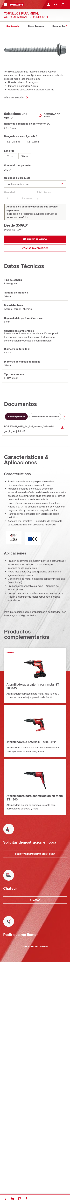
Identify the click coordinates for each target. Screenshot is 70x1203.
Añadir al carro (37, 239)
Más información (13, 97)
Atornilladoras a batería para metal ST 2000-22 (33, 686)
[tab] (13, 26)
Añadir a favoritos (36, 248)
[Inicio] (16, 4)
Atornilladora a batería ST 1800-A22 (31, 742)
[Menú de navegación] (5, 4)
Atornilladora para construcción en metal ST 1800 (35, 797)
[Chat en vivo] (19, 1198)
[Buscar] (62, 4)
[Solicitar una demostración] (12, 1198)
